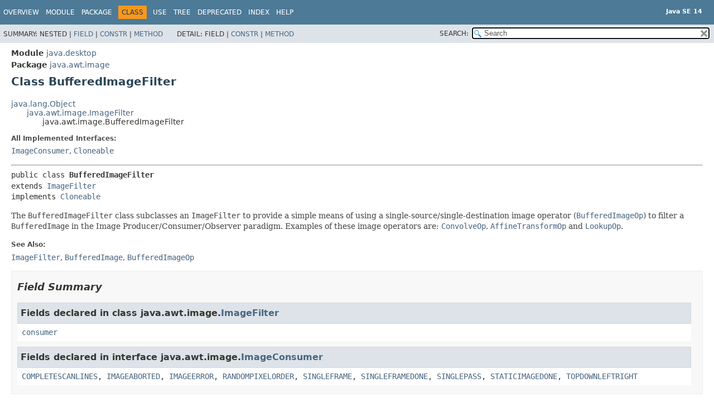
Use (160, 12)
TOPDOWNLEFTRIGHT (602, 376)
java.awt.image (80, 64)
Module (60, 12)
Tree (182, 12)
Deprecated (219, 12)
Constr (113, 34)
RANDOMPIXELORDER (258, 376)
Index (258, 12)
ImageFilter (71, 185)
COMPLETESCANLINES (60, 376)
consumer (39, 332)
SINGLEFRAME (327, 376)
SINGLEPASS (459, 376)
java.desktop (71, 53)
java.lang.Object (43, 103)
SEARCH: (454, 33)
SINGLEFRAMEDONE (394, 376)
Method (148, 34)
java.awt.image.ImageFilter (80, 112)
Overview (21, 12)
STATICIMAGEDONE (523, 376)
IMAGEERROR (191, 376)
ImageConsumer (40, 150)
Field (83, 34)
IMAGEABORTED (133, 376)
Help (284, 12)
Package (96, 12)
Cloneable (94, 150)
